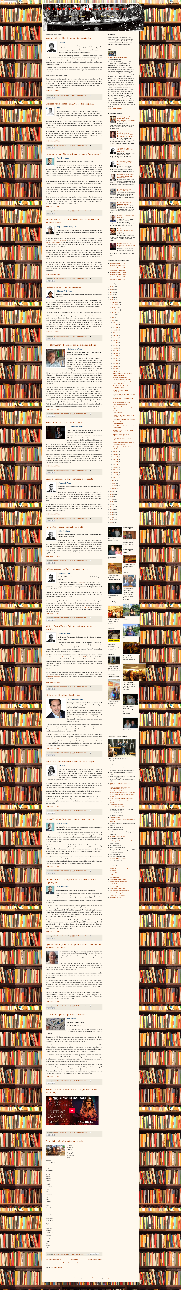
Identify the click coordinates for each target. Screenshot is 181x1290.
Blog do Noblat (114, 886)
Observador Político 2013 (117, 277)
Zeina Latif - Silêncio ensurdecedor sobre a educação (70, 761)
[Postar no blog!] (49, 98)
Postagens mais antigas (95, 1259)
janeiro (114, 488)
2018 (111, 496)
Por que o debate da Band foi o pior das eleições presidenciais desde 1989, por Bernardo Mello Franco (126, 134)
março (114, 483)
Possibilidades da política (117, 893)
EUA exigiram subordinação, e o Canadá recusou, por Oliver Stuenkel (125, 176)
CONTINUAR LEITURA (52, 91)
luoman (94, 1277)
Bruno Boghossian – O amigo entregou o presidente (69, 478)
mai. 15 (115, 363)
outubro (114, 307)
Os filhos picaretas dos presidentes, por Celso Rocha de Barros (126, 245)
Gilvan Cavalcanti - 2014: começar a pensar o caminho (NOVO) (120, 787)
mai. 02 (115, 475)
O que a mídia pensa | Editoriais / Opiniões (124, 190)
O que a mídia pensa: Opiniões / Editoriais (65, 1014)
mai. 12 (115, 371)
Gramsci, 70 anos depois (117, 836)
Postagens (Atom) (56, 1267)
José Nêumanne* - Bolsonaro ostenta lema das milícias (71, 344)
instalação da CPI (80, 657)
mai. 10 (115, 454)
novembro (115, 304)
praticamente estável (54, 676)
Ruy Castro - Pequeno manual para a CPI (64, 526)
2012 (111, 512)
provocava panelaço (59, 657)
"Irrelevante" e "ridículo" (117, 807)
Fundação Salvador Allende (118, 884)
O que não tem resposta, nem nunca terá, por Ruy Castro (124, 163)
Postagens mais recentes (53, 1259)
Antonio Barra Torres (59, 240)
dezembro (115, 302)
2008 (111, 522)
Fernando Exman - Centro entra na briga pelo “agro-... (123, 382)
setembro (115, 310)
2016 (111, 502)
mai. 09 (115, 457)
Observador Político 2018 (117, 265)
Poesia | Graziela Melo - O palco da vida (64, 1141)
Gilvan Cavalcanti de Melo (118, 57)
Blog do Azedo (114, 872)
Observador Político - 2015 (118, 272)
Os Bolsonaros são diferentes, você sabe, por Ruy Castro (125, 149)
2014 (111, 507)
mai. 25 (115, 337)
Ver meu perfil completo (115, 108)
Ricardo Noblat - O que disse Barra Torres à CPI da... (123, 386)
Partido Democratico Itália (117, 888)
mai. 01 (115, 477)
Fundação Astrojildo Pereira (118, 879)
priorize (81, 582)
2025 (111, 289)
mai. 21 (115, 348)
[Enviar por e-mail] (47, 98)
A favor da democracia (116, 804)
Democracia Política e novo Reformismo (86, 8)
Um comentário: (80, 1254)
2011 (111, 514)
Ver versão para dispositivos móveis (74, 1263)
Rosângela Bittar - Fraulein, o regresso (63, 286)
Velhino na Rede (114, 877)
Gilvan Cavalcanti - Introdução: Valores (121, 798)
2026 (111, 287)
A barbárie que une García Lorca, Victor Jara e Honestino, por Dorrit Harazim (126, 118)
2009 (111, 520)
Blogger (108, 1277)
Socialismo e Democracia (117, 895)
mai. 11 (115, 451)
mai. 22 (115, 345)
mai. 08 (115, 459)
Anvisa (48, 242)
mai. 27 (115, 332)
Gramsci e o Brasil (115, 897)
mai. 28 (115, 330)
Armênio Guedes (115, 817)
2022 (111, 297)
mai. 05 (115, 467)
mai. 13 (115, 368)
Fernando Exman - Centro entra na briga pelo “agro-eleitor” (73, 153)
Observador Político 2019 (117, 263)
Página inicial (74, 1259)
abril (113, 480)
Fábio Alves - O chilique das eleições (63, 694)
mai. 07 (115, 462)
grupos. (87, 607)
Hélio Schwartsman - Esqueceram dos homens (67, 569)
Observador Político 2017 (117, 268)
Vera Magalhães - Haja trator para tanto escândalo (68, 37)
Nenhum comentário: (82, 95)
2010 (111, 517)
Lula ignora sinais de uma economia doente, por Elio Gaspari (125, 230)
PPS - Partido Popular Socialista (119, 890)
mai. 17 (115, 358)
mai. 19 (115, 353)
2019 (111, 494)
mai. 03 (115, 472)
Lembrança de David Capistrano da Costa (122, 841)
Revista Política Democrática (118, 881)
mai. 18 (115, 355)
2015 (111, 504)
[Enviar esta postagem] (90, 95)
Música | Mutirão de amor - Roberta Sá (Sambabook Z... (123, 443)
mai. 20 (115, 350)
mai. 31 (115, 322)
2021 (111, 300)
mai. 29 (115, 327)
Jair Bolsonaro (56, 242)
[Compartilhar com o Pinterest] (54, 98)
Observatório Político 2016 (117, 270)
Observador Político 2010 (117, 279)
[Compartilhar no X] (51, 98)
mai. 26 (115, 335)
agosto (114, 312)
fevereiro (114, 485)
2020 (111, 491)
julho (113, 315)
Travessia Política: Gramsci (118, 858)
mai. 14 (115, 366)
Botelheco (113, 875)
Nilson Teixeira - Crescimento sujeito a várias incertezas (71, 819)
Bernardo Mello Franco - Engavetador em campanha (70, 103)
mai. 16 (115, 361)
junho (113, 317)
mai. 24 (115, 340)
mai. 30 (115, 325)
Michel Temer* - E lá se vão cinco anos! (64, 422)
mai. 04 (115, 469)
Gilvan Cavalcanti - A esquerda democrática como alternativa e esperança (122, 791)
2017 (111, 499)
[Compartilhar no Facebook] (53, 98)
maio (113, 320)
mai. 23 (115, 343)
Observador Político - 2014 (118, 274)
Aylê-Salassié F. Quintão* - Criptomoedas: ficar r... (121, 435)
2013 (111, 509)
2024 (111, 292)
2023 (111, 294)
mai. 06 (115, 464)
